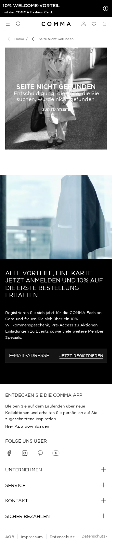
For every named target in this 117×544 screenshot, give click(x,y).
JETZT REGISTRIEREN (81, 355)
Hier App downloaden (27, 426)
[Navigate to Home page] (56, 24)
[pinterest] (40, 453)
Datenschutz (62, 537)
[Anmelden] (83, 23)
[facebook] (9, 453)
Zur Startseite (56, 109)
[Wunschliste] (94, 23)
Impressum (32, 537)
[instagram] (25, 453)
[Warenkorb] (104, 23)
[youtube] (56, 453)
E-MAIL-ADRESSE (29, 355)
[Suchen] (15, 23)
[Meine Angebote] (104, 8)
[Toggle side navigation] (7, 23)
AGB (9, 537)
